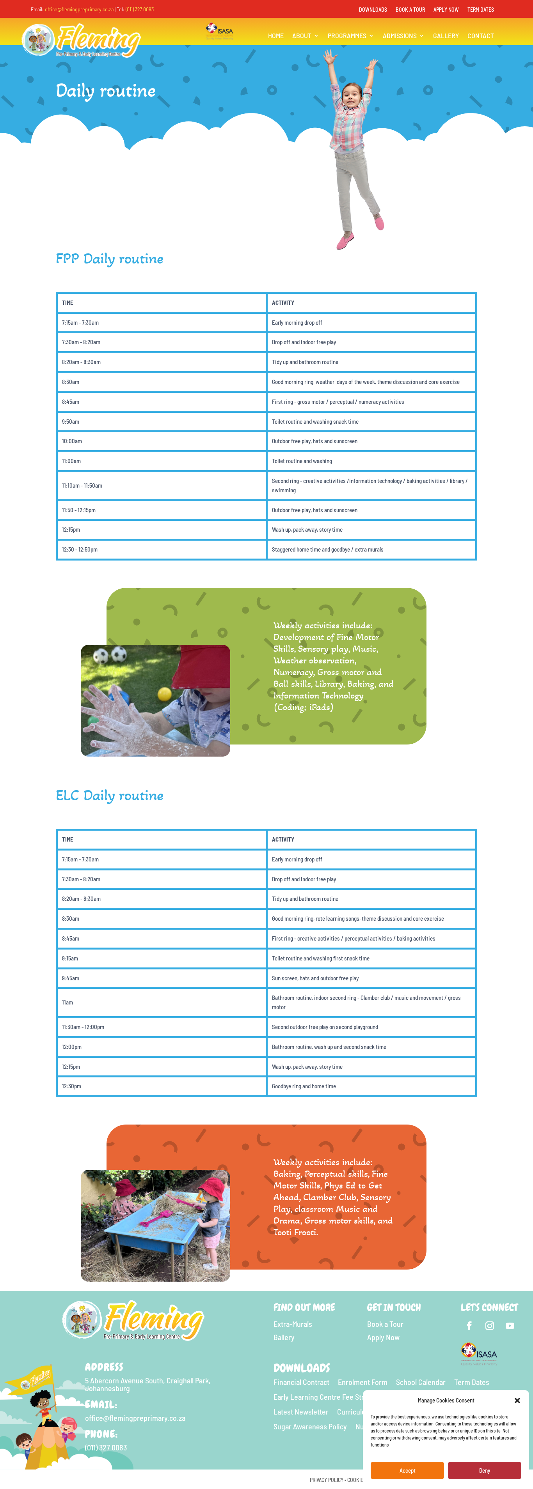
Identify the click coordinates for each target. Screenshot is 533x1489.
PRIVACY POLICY (326, 1480)
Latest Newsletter (301, 1411)
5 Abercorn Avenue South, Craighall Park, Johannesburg (148, 1384)
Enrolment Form (362, 1382)
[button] (517, 1400)
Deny (484, 1470)
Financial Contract (301, 1382)
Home (276, 36)
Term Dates (480, 10)
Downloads (373, 10)
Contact (480, 36)
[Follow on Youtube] (510, 1325)
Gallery (446, 36)
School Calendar (421, 1382)
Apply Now (446, 10)
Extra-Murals (293, 1323)
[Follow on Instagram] (489, 1325)
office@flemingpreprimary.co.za (79, 9)
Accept (408, 1470)
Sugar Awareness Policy (310, 1426)
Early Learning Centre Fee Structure (329, 1396)
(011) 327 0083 (140, 9)
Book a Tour (410, 10)
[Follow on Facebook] (469, 1325)
